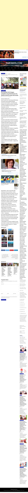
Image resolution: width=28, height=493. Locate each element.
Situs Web (14, 293)
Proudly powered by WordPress (8, 490)
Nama (2, 293)
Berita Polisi (22, 67)
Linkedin (16, 250)
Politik (5, 90)
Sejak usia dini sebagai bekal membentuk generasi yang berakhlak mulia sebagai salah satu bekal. (16, 270)
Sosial (18, 67)
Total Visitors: (21, 343)
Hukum (15, 67)
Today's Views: (22, 337)
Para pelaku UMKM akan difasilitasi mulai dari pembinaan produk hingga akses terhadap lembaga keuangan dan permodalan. (10, 271)
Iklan (22, 373)
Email (8, 293)
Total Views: (21, 342)
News (12, 67)
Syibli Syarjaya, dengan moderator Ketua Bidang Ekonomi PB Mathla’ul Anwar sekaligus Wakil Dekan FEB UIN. (4, 271)
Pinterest (12, 250)
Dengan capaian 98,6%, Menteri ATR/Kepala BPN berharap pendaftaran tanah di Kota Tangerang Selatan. (14, 256)
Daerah (5, 67)
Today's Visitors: (22, 338)
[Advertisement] (14, 9)
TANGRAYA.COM (14, 63)
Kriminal (9, 67)
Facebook (3, 250)
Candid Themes (22, 490)
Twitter (8, 250)
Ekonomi (21, 345)
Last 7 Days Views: (22, 339)
